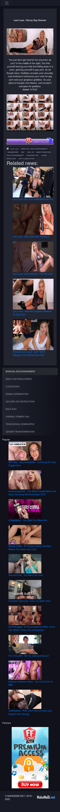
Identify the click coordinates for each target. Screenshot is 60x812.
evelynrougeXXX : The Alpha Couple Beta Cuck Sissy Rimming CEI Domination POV (32, 492)
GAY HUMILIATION (26, 158)
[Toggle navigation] (6, 3)
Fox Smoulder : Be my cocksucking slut (28, 655)
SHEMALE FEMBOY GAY (17, 416)
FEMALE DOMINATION (17, 393)
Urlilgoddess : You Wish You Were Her (27, 520)
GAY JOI (30, 152)
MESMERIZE (13, 152)
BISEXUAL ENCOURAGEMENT (34, 148)
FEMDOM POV (32, 155)
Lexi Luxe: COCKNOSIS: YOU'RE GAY (33, 273)
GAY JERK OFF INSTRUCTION (20, 401)
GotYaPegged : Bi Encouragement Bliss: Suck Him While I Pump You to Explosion (31, 628)
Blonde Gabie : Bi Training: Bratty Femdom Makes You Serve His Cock (29, 547)
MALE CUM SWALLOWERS (19, 378)
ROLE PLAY (11, 409)
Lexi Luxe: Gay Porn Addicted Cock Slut (33, 199)
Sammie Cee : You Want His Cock (25, 575)
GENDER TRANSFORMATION (20, 431)
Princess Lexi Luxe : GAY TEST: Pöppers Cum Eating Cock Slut (29, 353)
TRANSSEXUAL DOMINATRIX (20, 424)
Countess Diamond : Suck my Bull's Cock (29, 600)
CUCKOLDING (13, 386)
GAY (23, 152)
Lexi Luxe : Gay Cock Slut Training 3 (31, 236)
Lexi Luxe (14, 148)
